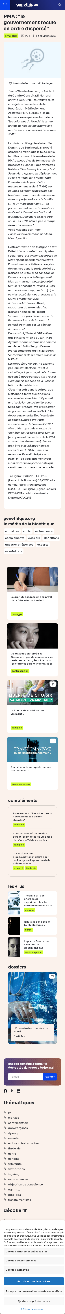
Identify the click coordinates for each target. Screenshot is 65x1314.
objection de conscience (25, 1184)
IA (9, 1112)
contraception (18, 1123)
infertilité (15, 1164)
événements (44, 531)
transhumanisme (19, 1199)
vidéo (27, 531)
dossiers (34, 538)
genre (12, 1153)
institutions (16, 1169)
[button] (50, 1076)
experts (42, 544)
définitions (51, 538)
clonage (13, 1117)
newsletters (13, 551)
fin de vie (14, 1148)
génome (13, 1158)
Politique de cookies (32, 1309)
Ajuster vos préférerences (34, 1301)
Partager (47, 83)
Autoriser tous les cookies (33, 1281)
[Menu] (5, 5)
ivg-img (13, 1174)
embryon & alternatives (23, 1143)
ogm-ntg (14, 1189)
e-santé (13, 1138)
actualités (12, 531)
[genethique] (27, 5)
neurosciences (18, 1179)
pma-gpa (11, 35)
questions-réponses (19, 544)
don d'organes (18, 1128)
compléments (14, 538)
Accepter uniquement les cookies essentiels (34, 1291)
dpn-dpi (14, 1133)
